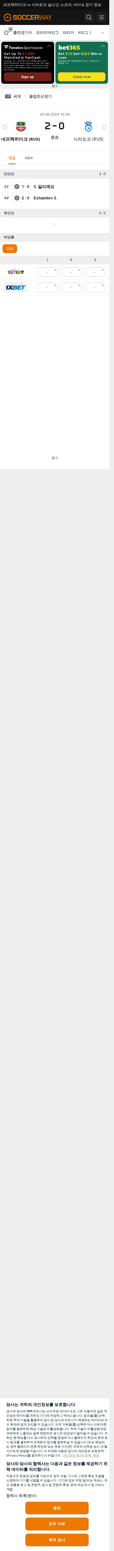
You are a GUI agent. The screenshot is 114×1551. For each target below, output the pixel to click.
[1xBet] (16, 288)
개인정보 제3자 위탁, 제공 (81, 1455)
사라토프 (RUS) (88, 139)
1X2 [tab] (9, 248)
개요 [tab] (12, 158)
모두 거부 (57, 1524)
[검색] (89, 17)
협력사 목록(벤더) (21, 1495)
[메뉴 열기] (102, 17)
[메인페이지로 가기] (32, 17)
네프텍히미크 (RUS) (20, 139)
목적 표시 (57, 1540)
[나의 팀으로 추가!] (5, 127)
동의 (57, 1508)
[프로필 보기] (21, 127)
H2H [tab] (29, 158)
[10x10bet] (16, 272)
